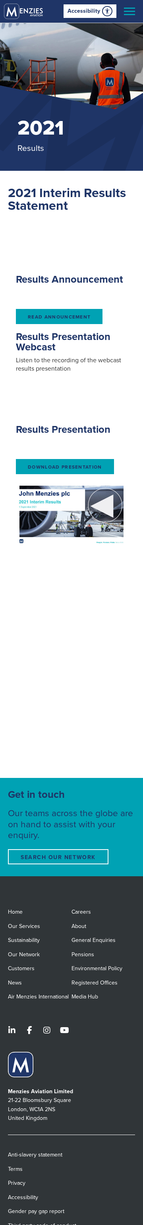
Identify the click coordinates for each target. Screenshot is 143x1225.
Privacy (16, 1183)
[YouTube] (64, 1031)
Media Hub (85, 996)
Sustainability (24, 940)
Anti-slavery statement (35, 1154)
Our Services (24, 926)
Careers (81, 911)
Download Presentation (65, 467)
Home (15, 911)
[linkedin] (12, 1031)
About (79, 926)
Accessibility (84, 11)
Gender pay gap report (36, 1211)
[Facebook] (29, 1031)
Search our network (58, 857)
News (15, 982)
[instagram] (47, 1031)
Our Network (24, 954)
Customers (21, 968)
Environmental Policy (97, 968)
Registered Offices (95, 982)
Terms (15, 1169)
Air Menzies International (38, 996)
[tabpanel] (71, 97)
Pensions (83, 954)
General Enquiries (94, 940)
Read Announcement (59, 317)
